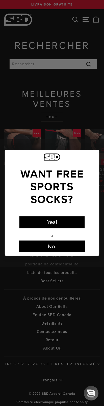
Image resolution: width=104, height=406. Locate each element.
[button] (91, 393)
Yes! (52, 222)
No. (52, 246)
